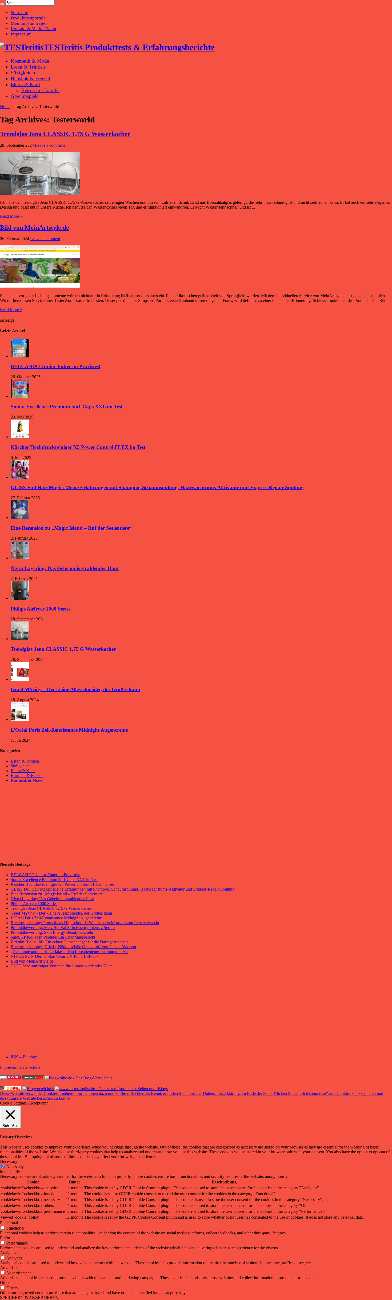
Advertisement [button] (12, 1267)
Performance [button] (10, 1237)
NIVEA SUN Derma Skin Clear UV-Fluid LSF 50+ (55, 956)
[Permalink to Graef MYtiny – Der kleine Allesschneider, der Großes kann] (20, 679)
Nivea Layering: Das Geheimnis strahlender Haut (65, 568)
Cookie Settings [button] (13, 1103)
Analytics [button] (8, 1252)
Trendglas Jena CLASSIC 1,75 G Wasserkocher (65, 133)
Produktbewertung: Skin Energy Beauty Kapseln (52, 932)
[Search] (2, 4)
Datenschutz (29, 1067)
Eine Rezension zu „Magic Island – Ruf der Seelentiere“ (71, 528)
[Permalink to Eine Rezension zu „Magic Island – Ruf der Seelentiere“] (20, 517)
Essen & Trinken (28, 67)
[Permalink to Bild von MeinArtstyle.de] (40, 286)
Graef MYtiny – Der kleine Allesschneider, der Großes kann (75, 689)
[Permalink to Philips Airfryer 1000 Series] (20, 598)
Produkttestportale (28, 18)
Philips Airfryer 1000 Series (40, 609)
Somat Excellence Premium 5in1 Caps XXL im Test (66, 406)
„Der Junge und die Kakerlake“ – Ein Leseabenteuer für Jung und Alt (69, 951)
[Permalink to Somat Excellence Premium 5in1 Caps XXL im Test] (20, 396)
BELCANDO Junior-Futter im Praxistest (55, 366)
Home (5, 106)
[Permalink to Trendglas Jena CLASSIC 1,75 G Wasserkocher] (40, 193)
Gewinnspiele (24, 96)
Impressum (21, 34)
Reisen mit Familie (40, 90)
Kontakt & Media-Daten (33, 28)
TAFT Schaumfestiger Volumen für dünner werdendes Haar (61, 966)
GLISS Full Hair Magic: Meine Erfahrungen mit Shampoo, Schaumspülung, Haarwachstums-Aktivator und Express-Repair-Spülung (157, 487)
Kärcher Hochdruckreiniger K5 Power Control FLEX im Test (78, 447)
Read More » (11, 216)
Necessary (15, 1167)
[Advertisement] (40, 821)
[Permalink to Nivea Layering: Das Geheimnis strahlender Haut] (20, 558)
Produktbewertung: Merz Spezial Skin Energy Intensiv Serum (63, 927)
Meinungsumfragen (29, 23)
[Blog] (38, 1088)
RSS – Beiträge (24, 1057)
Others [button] (5, 1282)
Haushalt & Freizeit (30, 78)
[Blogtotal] (10, 1088)
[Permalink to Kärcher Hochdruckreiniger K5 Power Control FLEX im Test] (20, 436)
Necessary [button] (8, 1161)
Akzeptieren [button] (38, 1103)
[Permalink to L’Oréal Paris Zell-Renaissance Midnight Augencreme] (20, 719)
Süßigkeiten (23, 72)
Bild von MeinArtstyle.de (34, 227)
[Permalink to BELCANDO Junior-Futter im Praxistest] (20, 356)
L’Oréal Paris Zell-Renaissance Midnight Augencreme (69, 730)
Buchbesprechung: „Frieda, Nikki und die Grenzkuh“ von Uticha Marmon (73, 946)
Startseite (19, 12)
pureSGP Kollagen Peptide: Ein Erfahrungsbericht (53, 937)
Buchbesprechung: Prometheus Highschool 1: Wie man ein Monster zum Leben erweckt (85, 922)
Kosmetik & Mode (30, 61)
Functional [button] (9, 1223)
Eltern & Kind (25, 84)
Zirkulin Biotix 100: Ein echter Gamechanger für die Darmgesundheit (69, 942)
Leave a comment (50, 145)
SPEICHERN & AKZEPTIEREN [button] (29, 1297)
